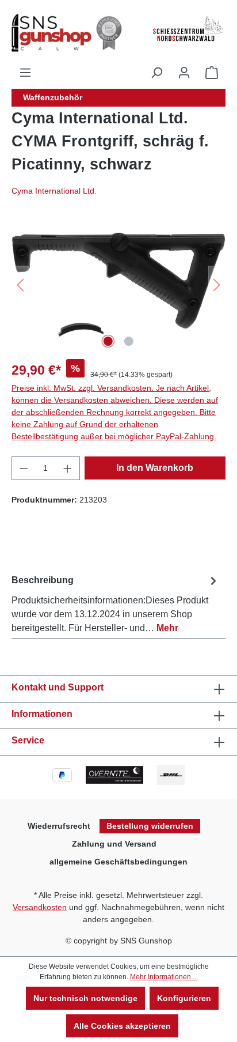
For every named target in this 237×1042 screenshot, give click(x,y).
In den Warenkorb (154, 468)
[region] (118, 285)
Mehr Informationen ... (164, 977)
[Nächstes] (216, 285)
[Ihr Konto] (184, 72)
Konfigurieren (184, 998)
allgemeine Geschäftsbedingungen (118, 861)
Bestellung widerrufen (149, 825)
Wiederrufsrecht (59, 825)
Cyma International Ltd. (54, 190)
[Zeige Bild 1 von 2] (108, 341)
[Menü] (25, 72)
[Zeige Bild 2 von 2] (128, 341)
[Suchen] (156, 72)
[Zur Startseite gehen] (69, 33)
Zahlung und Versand (114, 843)
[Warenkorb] (211, 72)
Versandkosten (40, 907)
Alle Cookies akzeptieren (122, 1025)
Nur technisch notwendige (85, 998)
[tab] (116, 602)
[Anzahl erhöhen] (68, 468)
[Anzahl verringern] (24, 468)
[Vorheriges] (20, 285)
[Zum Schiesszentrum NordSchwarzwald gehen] (187, 28)
